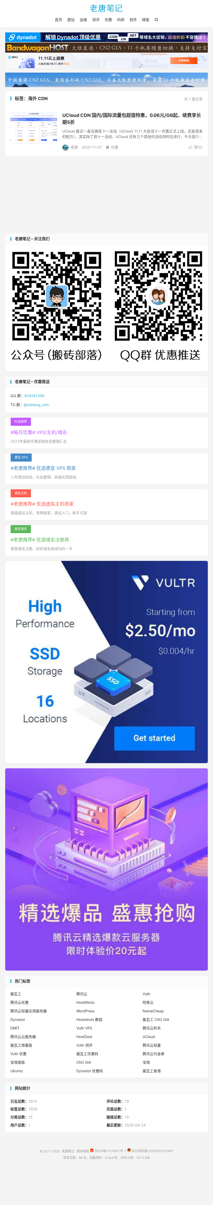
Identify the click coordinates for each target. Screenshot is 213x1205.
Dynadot (17, 1019)
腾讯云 (81, 994)
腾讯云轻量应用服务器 (28, 1011)
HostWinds (85, 1002)
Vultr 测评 (84, 1045)
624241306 (34, 395)
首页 (58, 19)
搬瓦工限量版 (21, 1045)
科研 (120, 19)
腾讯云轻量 (152, 1045)
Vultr (146, 994)
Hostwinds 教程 (89, 1019)
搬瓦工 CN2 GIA (156, 1019)
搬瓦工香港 (152, 1071)
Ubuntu (16, 1071)
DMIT (14, 1028)
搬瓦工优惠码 (87, 1053)
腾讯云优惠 (19, 1002)
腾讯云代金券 (153, 1053)
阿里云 (148, 1002)
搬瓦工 (15, 994)
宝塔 (146, 1062)
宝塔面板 (17, 1062)
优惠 (108, 19)
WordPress (85, 1011)
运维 (83, 19)
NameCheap (153, 1011)
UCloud (149, 1036)
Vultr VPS (84, 1028)
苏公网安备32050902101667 (152, 1151)
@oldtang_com (36, 404)
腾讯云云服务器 (23, 1036)
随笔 (145, 19)
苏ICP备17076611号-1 (110, 1151)
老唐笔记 (106, 8)
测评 (95, 19)
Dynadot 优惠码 (89, 1071)
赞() (196, 147)
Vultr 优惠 (18, 1053)
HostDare (84, 1036)
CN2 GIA (83, 1062)
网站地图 (83, 1151)
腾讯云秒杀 (152, 1028)
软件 (133, 19)
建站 (71, 19)
